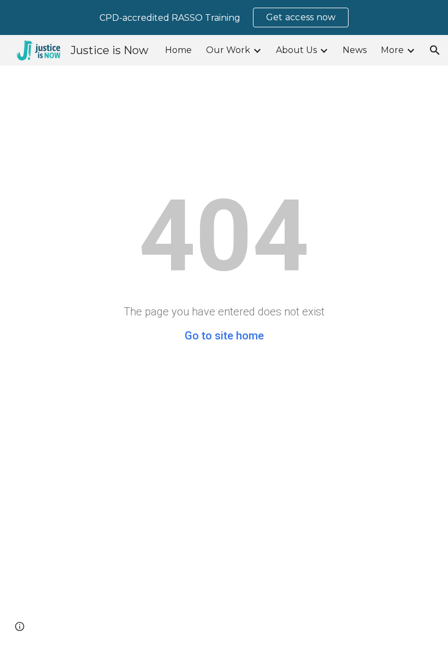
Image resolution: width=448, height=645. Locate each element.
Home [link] (178, 50)
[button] (435, 50)
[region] (224, 17)
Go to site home (224, 335)
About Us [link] (296, 50)
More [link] (392, 50)
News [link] (355, 50)
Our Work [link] (228, 50)
